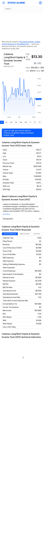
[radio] (6, 122)
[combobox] (23, 8)
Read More (6, 214)
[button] (3, 3)
